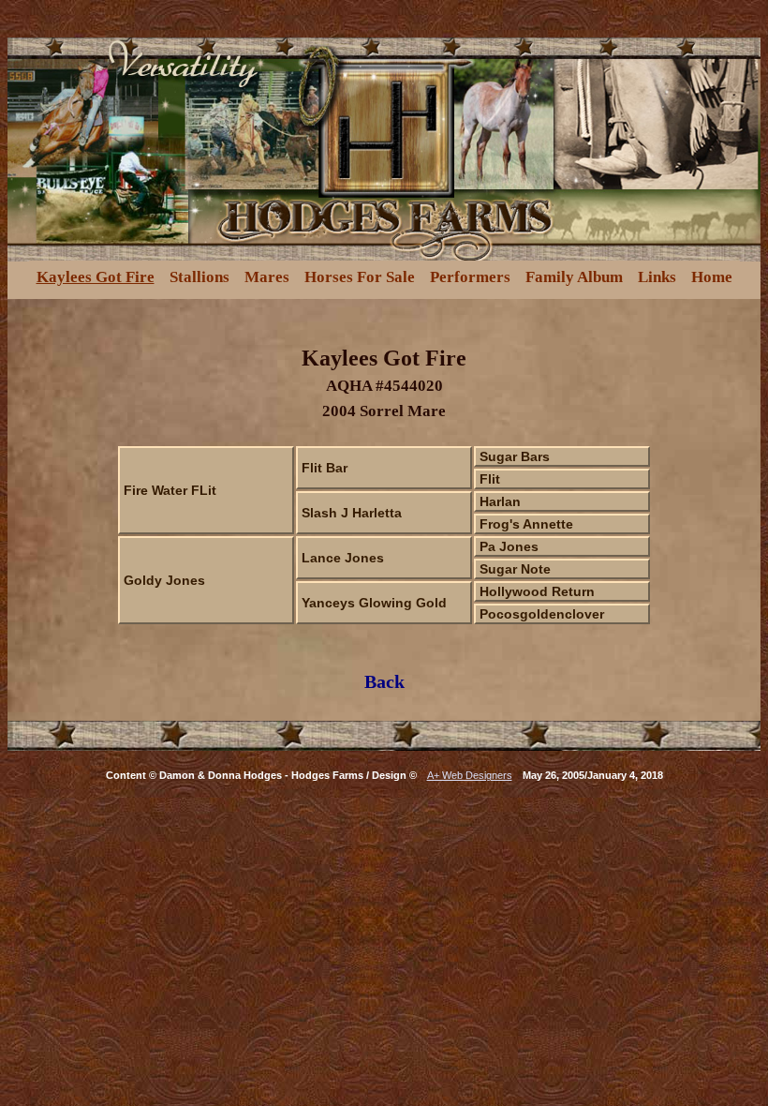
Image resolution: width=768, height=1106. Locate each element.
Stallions (199, 277)
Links (657, 277)
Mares (266, 277)
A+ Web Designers (469, 775)
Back (384, 681)
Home (711, 277)
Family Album (574, 277)
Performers (470, 277)
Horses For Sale (359, 277)
